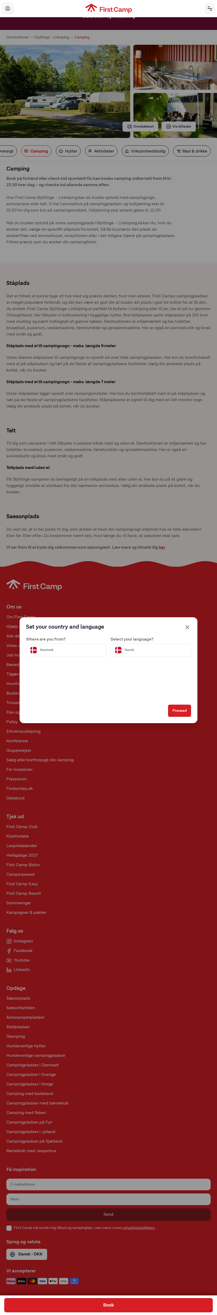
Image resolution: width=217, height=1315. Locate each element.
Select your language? (132, 639)
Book (108, 1305)
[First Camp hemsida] (108, 8)
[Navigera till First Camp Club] (7, 8)
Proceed (180, 711)
